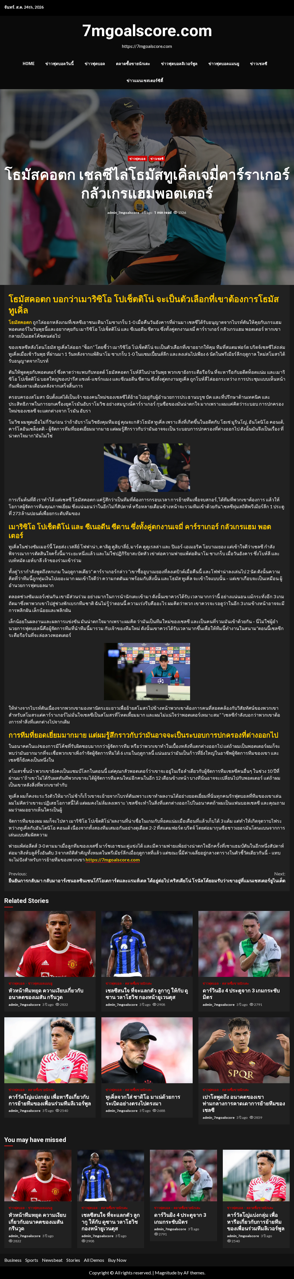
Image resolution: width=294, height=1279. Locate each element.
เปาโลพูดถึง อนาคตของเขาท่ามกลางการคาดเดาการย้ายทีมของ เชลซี (244, 1050)
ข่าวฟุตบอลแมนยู (223, 63)
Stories (73, 1260)
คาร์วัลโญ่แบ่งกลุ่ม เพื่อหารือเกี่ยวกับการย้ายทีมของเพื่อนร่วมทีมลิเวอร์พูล (50, 1050)
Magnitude (166, 1272)
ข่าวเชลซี (258, 63)
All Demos (94, 1260)
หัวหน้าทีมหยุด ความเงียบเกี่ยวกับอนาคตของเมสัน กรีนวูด (50, 944)
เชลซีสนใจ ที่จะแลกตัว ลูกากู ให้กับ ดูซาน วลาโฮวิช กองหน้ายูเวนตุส (147, 944)
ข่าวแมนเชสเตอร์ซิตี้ (145, 80)
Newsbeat (52, 1260)
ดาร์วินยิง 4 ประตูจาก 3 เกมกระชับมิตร (244, 944)
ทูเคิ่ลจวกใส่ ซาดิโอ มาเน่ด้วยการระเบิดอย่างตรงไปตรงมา (147, 1050)
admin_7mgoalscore (123, 212)
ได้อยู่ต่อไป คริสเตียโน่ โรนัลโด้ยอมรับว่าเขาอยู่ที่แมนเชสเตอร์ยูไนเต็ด (216, 877)
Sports (31, 1260)
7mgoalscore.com (147, 30)
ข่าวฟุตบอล (95, 63)
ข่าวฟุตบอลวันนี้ (59, 63)
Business (13, 1260)
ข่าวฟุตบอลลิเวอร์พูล (179, 63)
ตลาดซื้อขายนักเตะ (133, 63)
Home (28, 63)
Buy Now (117, 1260)
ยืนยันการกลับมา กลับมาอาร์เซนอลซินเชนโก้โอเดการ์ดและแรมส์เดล (77, 877)
